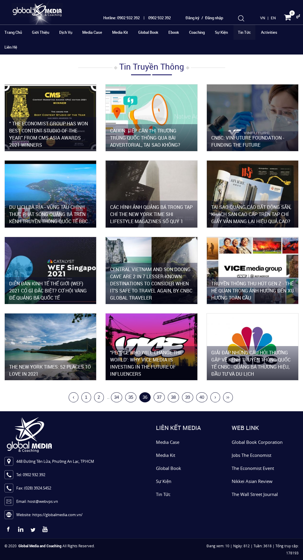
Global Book (148, 32)
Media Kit (120, 32)
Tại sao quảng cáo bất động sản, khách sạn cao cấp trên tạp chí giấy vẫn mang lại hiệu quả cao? (251, 214)
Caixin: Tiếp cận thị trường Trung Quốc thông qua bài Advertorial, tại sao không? (145, 137)
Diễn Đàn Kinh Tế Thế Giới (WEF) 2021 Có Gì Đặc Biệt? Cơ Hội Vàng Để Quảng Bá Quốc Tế (48, 290)
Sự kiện (221, 32)
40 (201, 397)
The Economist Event (253, 468)
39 (187, 397)
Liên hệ (10, 47)
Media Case (92, 32)
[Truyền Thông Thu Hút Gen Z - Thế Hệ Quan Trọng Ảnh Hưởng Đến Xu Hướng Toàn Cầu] (252, 270)
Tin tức (244, 32)
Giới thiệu (40, 32)
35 (130, 397)
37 (159, 397)
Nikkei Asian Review (252, 481)
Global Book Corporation (257, 442)
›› (227, 397)
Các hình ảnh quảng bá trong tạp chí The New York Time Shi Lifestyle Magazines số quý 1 (151, 214)
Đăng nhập (214, 17)
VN (262, 17)
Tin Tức (163, 494)
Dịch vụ (65, 32)
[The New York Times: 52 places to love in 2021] (50, 346)
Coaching (197, 32)
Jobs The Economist (251, 455)
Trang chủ (13, 32)
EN (273, 17)
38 (173, 397)
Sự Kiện (163, 481)
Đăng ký (192, 17)
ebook (173, 32)
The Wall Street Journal (255, 494)
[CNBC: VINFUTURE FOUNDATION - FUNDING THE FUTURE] (252, 117)
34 (116, 397)
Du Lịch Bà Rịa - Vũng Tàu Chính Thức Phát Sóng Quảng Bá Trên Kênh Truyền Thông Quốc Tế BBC (48, 214)
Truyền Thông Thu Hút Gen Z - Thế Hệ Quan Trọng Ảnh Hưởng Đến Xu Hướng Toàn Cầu (252, 290)
